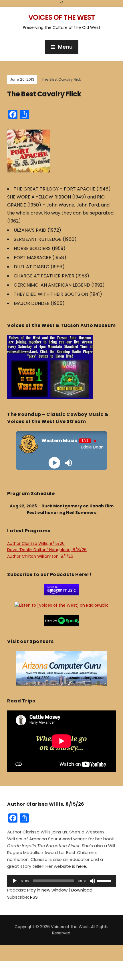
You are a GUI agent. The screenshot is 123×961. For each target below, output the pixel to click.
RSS (34, 897)
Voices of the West (61, 17)
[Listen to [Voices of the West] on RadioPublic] (62, 605)
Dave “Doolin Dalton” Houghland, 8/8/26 (47, 550)
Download (81, 890)
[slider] (105, 880)
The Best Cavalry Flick (61, 79)
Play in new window (47, 890)
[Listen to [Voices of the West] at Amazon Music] (61, 589)
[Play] (54, 462)
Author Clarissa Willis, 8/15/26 (36, 543)
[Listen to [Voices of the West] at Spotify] (61, 620)
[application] (61, 881)
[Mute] (92, 881)
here (81, 866)
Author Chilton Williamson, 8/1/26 (40, 556)
